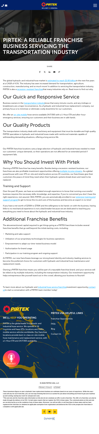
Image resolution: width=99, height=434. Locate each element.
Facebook (39, 72)
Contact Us (6, 5)
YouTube (49, 411)
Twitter (44, 72)
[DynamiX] (49, 418)
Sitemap (56, 387)
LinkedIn (49, 72)
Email (54, 72)
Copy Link (59, 72)
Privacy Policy (45, 387)
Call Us (2, 5)
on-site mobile (20, 115)
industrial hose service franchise (52, 287)
